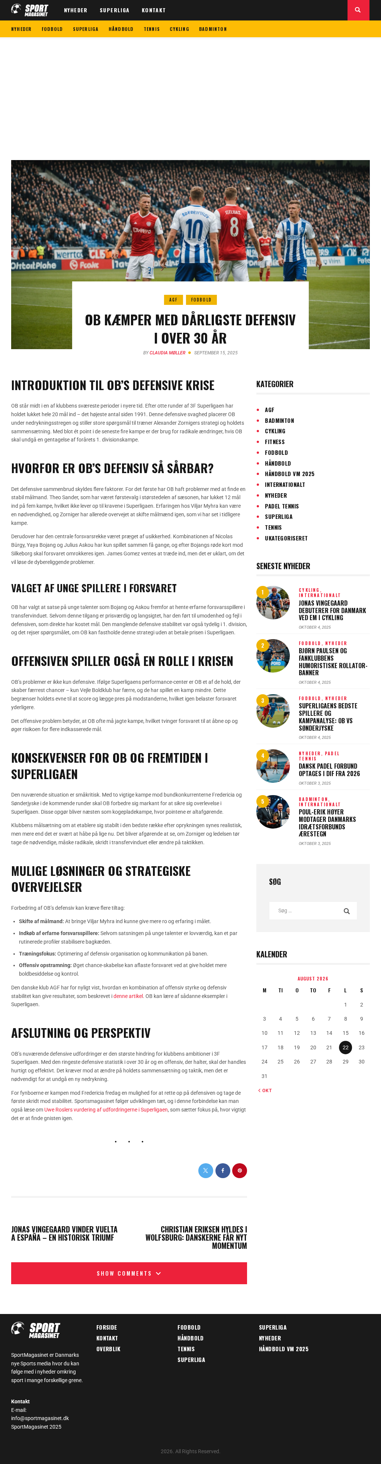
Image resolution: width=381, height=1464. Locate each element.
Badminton (279, 420)
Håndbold (278, 463)
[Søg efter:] (313, 910)
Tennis (273, 527)
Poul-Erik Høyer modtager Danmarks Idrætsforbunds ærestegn (327, 823)
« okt (265, 1090)
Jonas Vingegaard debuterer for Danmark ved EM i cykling (332, 611)
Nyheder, (312, 753)
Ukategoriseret (286, 538)
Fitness (275, 441)
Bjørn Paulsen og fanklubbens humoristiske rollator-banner (333, 662)
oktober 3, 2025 (315, 783)
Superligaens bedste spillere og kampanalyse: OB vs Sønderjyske (328, 717)
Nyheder (276, 495)
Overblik (108, 1349)
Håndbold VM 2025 (289, 473)
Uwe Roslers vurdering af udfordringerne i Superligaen (106, 1110)
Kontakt (107, 1338)
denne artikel (128, 996)
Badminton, (314, 799)
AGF (173, 300)
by (164, 352)
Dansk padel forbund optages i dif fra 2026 (329, 770)
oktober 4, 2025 (315, 627)
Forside (106, 1327)
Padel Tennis (282, 506)
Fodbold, (312, 643)
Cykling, (310, 590)
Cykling (275, 431)
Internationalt (285, 484)
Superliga (278, 516)
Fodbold (201, 300)
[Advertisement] (190, 93)
